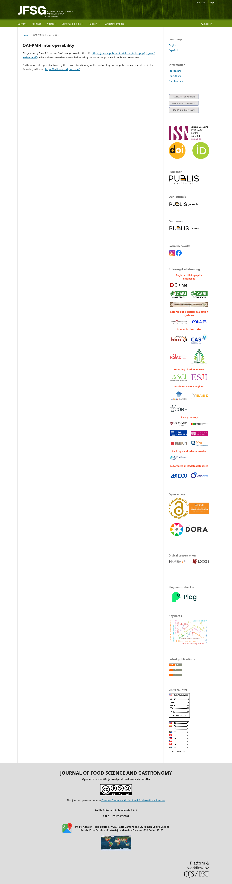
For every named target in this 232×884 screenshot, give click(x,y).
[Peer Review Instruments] (184, 104)
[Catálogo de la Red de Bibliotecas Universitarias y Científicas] (178, 444)
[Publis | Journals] (184, 206)
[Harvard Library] (178, 425)
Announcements (114, 23)
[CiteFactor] (178, 459)
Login (212, 2)
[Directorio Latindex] (178, 341)
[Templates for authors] (184, 98)
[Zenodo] (178, 478)
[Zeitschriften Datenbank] (199, 435)
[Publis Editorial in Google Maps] (67, 832)
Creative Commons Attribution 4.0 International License (133, 800)
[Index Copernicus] (178, 323)
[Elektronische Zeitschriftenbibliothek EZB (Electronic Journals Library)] (199, 424)
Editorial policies (71, 23)
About (50, 23)
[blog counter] (116, 849)
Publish (93, 23)
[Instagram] (172, 255)
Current (21, 23)
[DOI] (177, 158)
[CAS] (199, 343)
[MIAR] (199, 323)
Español (173, 50)
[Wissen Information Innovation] (199, 445)
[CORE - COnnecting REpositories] (178, 411)
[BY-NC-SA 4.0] (116, 794)
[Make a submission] (184, 112)
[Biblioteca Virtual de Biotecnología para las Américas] (189, 305)
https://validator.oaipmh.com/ (62, 69)
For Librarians (176, 81)
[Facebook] (179, 255)
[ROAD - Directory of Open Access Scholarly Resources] (178, 358)
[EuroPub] (199, 363)
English (173, 45)
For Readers (175, 70)
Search (208, 23)
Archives (36, 23)
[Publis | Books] (184, 231)
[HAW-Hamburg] (178, 435)
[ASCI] (178, 380)
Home (26, 35)
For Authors (175, 75)
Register (201, 2)
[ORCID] (200, 158)
